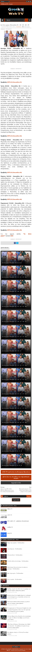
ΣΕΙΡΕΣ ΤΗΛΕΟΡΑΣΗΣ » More (11, 539)
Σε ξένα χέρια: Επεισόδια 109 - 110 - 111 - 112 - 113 (14, 408)
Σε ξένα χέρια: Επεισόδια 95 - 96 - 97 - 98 (12, 451)
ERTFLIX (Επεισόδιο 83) (14, 172)
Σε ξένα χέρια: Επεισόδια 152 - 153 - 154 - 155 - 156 (14, 277)
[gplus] (30, 1)
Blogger (23, 650)
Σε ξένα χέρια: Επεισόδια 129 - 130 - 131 (11, 351)
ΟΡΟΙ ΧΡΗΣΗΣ (8, 649)
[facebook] (27, 1)
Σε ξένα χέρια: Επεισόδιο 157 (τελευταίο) (12, 262)
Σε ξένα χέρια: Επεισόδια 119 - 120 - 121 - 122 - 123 (14, 379)
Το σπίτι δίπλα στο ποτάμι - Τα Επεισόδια (17, 561)
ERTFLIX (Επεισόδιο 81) (14, 82)
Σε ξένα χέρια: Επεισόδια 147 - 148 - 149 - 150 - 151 (14, 291)
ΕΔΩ (12, 236)
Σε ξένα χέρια (27, 26)
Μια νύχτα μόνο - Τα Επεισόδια (15, 573)
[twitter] (28, 1)
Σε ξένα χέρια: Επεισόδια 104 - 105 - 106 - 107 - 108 (14, 422)
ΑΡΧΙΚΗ (3, 649)
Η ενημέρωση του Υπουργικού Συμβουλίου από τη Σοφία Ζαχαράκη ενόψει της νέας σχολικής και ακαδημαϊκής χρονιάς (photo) (19, 609)
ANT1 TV (9, 515)
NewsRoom (19, 26)
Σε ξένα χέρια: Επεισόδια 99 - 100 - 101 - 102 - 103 (14, 436)
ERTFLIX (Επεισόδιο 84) (14, 199)
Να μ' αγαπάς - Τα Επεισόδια (14, 579)
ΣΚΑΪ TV (9, 533)
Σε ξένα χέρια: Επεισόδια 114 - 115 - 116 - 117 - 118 (14, 393)
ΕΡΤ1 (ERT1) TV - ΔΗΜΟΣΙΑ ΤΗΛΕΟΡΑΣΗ (18, 521)
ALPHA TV (10, 527)
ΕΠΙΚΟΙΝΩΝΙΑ (15, 649)
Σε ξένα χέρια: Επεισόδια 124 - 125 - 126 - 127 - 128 (14, 365)
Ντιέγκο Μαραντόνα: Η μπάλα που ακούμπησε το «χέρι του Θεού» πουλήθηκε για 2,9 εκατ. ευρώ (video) (19, 617)
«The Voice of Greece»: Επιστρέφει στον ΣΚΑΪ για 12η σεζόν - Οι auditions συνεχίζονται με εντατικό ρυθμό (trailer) (18, 625)
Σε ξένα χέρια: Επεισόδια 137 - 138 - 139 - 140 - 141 (14, 321)
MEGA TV (9, 509)
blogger (29, 496)
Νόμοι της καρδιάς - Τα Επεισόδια (15, 542)
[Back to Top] (19, 647)
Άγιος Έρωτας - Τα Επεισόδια (14, 549)
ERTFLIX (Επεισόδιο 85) (14, 230)
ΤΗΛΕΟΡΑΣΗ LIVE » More (10, 505)
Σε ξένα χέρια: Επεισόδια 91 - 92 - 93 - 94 (12, 465)
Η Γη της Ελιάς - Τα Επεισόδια (14, 555)
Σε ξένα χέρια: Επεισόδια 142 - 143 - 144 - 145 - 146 (14, 306)
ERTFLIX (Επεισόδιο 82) (14, 136)
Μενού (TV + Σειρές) (7, 4)
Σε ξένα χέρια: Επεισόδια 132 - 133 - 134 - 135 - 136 (14, 336)
